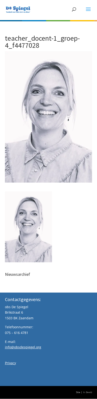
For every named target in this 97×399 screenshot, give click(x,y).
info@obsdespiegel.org (23, 347)
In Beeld (87, 392)
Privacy (10, 363)
